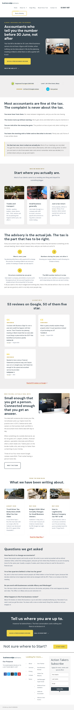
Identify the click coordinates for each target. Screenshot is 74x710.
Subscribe (60, 689)
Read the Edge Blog (36, 537)
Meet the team (12, 465)
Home (15, 7)
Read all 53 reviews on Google (37, 383)
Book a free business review (17, 61)
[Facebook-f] (5, 674)
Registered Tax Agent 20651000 (22, 84)
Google (9, 342)
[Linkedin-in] (15, 674)
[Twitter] (8, 674)
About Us (22, 7)
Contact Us (53, 7)
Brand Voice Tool (43, 7)
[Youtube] (19, 674)
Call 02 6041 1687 (40, 633)
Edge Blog (32, 7)
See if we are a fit (10, 68)
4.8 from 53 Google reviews (31, 89)
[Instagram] (12, 674)
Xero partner (54, 89)
